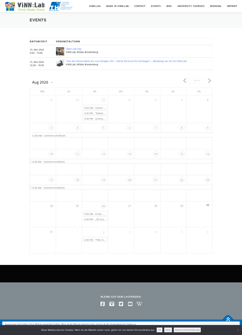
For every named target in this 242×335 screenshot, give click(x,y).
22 (181, 180)
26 (103, 206)
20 (129, 180)
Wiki (169, 6)
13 (129, 154)
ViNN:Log (95, 6)
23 (207, 180)
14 (155, 154)
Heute (197, 80)
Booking (215, 6)
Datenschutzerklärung (187, 329)
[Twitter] (121, 303)
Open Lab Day (73, 48)
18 (77, 180)
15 (181, 154)
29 (103, 100)
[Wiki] (139, 303)
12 (103, 154)
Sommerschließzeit (54, 135)
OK (159, 329)
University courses (191, 6)
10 (51, 154)
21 (155, 180)
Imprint (232, 6)
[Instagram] (111, 303)
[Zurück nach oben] (228, 319)
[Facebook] (102, 303)
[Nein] (238, 330)
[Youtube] (130, 303)
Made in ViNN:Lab (117, 6)
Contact (140, 6)
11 (77, 154)
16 (207, 154)
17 (51, 180)
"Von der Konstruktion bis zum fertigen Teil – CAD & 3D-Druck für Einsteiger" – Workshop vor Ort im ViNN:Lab (126, 61)
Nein (168, 329)
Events (156, 6)
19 (103, 180)
